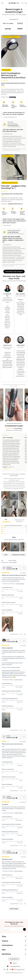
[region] (14, 546)
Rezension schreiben (20, 555)
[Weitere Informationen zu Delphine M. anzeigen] (24, 568)
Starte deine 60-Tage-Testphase (13, 271)
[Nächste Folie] (25, 546)
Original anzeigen (20, 583)
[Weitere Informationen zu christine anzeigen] (24, 852)
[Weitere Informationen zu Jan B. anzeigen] (24, 640)
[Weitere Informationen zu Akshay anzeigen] (24, 736)
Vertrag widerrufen (14, 958)
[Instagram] (7, 969)
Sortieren (12, 560)
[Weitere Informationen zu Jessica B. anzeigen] (24, 797)
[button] (14, 405)
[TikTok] (4, 969)
